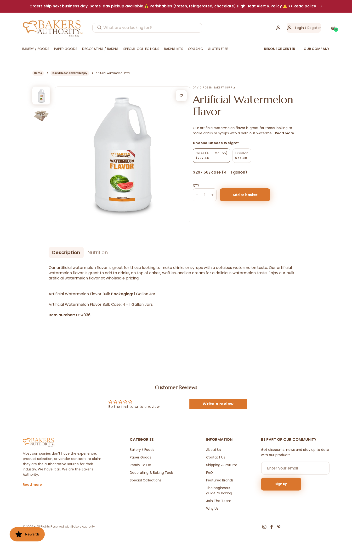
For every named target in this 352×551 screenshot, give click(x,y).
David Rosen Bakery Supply (69, 73)
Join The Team (218, 500)
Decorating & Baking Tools (152, 472)
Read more (284, 133)
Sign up (281, 484)
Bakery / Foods (142, 449)
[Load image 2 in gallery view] (41, 116)
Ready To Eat (141, 465)
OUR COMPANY (316, 48)
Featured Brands (219, 480)
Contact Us (215, 457)
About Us (213, 449)
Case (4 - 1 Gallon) (211, 155)
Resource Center (279, 48)
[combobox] (147, 28)
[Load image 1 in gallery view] (41, 95)
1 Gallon (242, 155)
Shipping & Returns (222, 465)
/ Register (312, 27)
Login (299, 27)
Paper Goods (140, 457)
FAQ (209, 472)
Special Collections (145, 480)
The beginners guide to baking (219, 491)
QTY (196, 185)
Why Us (212, 508)
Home (38, 73)
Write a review (218, 404)
